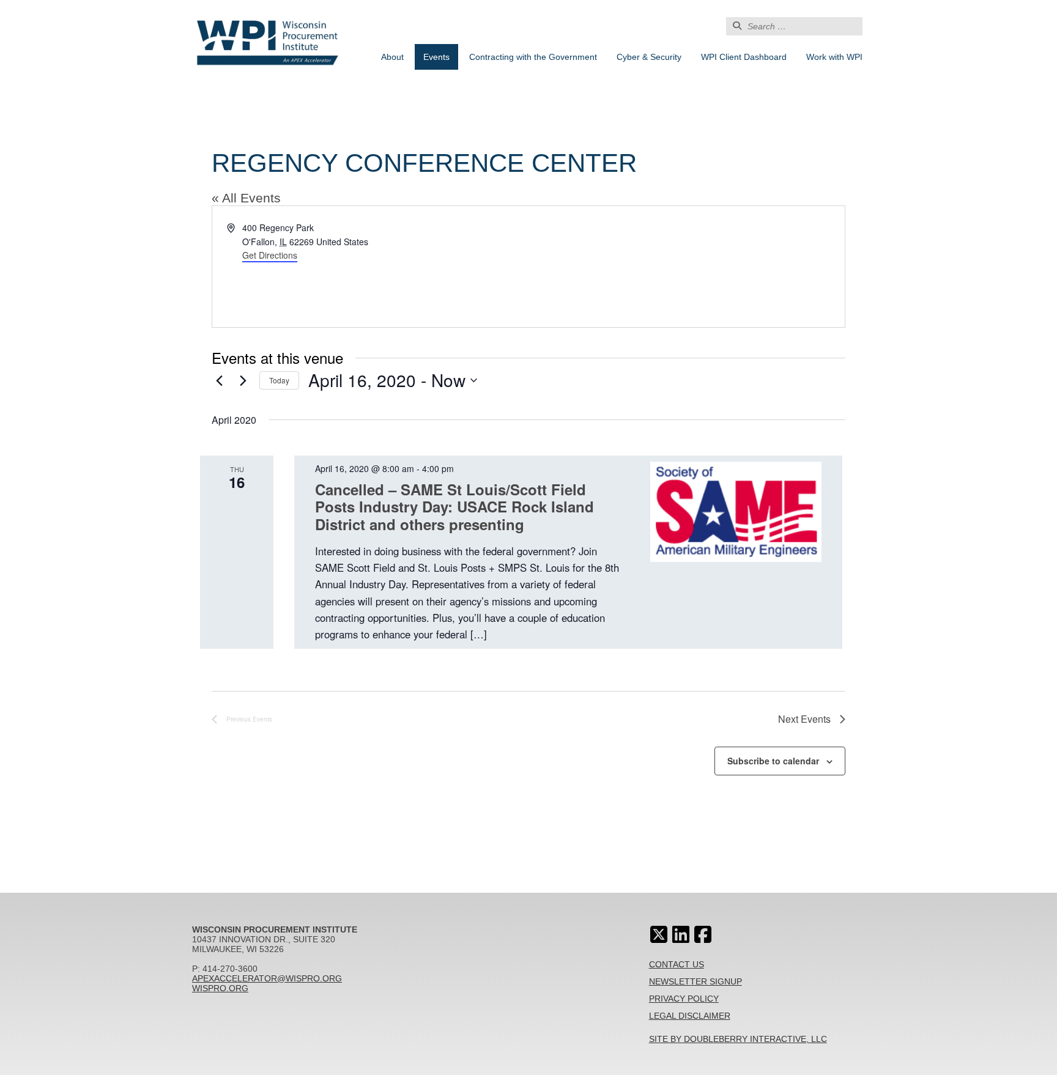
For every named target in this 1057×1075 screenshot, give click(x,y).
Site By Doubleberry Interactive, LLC (738, 1039)
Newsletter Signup (695, 981)
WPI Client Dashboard (744, 57)
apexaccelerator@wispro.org (267, 978)
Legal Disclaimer (689, 1016)
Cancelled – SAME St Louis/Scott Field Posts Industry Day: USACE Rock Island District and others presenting (454, 507)
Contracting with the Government (533, 57)
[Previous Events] (219, 380)
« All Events (246, 198)
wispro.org (220, 988)
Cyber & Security (649, 57)
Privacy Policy (684, 998)
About (392, 57)
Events (436, 57)
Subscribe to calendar (773, 761)
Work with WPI (834, 57)
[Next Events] (243, 380)
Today (279, 380)
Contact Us (676, 964)
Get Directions (269, 255)
